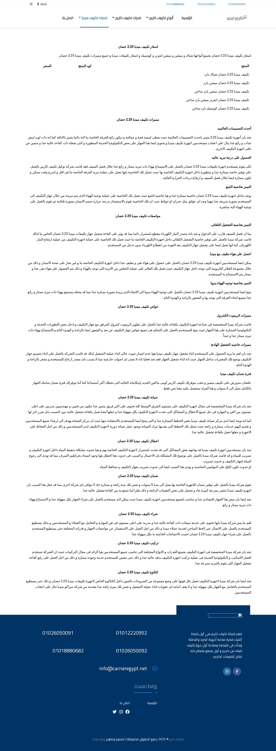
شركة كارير (176, 739)
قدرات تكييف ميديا (94, 18)
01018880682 (175, 4)
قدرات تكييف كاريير (128, 18)
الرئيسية (187, 18)
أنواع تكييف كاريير (161, 18)
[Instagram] (121, 713)
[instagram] (29, 4)
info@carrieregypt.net (123, 668)
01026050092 (131, 650)
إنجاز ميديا (98, 739)
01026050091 (237, 4)
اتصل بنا (67, 18)
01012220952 (206, 4)
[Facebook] (36, 4)
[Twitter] (114, 713)
